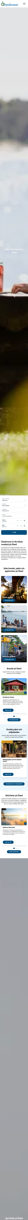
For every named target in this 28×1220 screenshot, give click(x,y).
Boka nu (7, 710)
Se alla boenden (14, 719)
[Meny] (24, 3)
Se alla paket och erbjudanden (14, 783)
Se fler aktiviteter (14, 851)
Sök (15, 532)
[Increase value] (24, 520)
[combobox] (14, 499)
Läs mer (7, 842)
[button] (14, 716)
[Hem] (9, 4)
